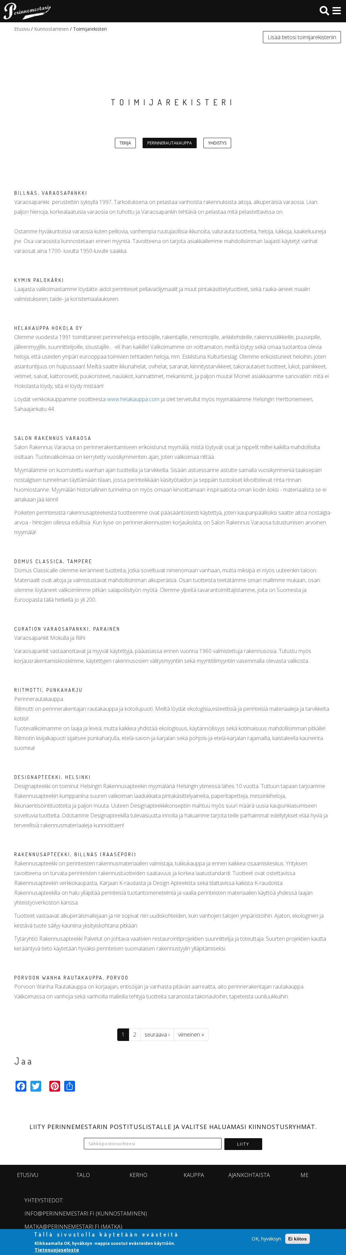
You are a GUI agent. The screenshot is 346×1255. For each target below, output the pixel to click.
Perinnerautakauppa (169, 143)
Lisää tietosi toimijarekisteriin (302, 37)
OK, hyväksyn (266, 1238)
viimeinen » (191, 1034)
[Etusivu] (25, 11)
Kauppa (193, 1175)
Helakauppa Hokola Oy (48, 328)
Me (304, 1175)
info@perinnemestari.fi (59, 1213)
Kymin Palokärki (39, 280)
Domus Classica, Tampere (53, 561)
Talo (83, 1175)
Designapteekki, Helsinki (52, 777)
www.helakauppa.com (133, 399)
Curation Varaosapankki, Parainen (67, 629)
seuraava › (157, 1034)
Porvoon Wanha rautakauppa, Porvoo (71, 977)
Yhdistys (217, 143)
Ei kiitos (297, 1238)
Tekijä (125, 143)
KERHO (138, 1175)
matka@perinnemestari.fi (61, 1226)
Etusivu (22, 29)
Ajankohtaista (249, 1175)
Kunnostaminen (51, 29)
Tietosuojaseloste (56, 1250)
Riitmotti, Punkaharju (48, 690)
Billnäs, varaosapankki (51, 193)
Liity (243, 1144)
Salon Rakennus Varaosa (53, 438)
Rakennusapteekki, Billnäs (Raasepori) (75, 854)
